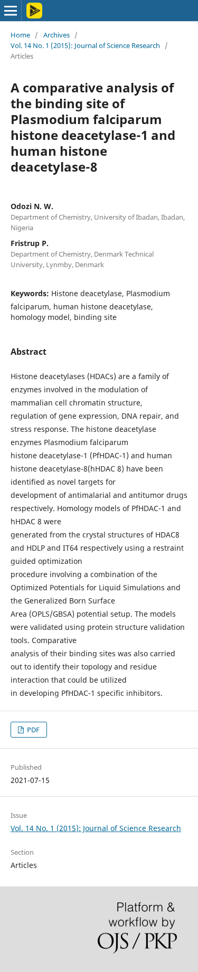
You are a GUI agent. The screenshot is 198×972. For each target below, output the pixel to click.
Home (20, 35)
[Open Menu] (10, 10)
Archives (56, 35)
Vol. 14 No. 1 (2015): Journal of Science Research (85, 45)
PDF (32, 729)
